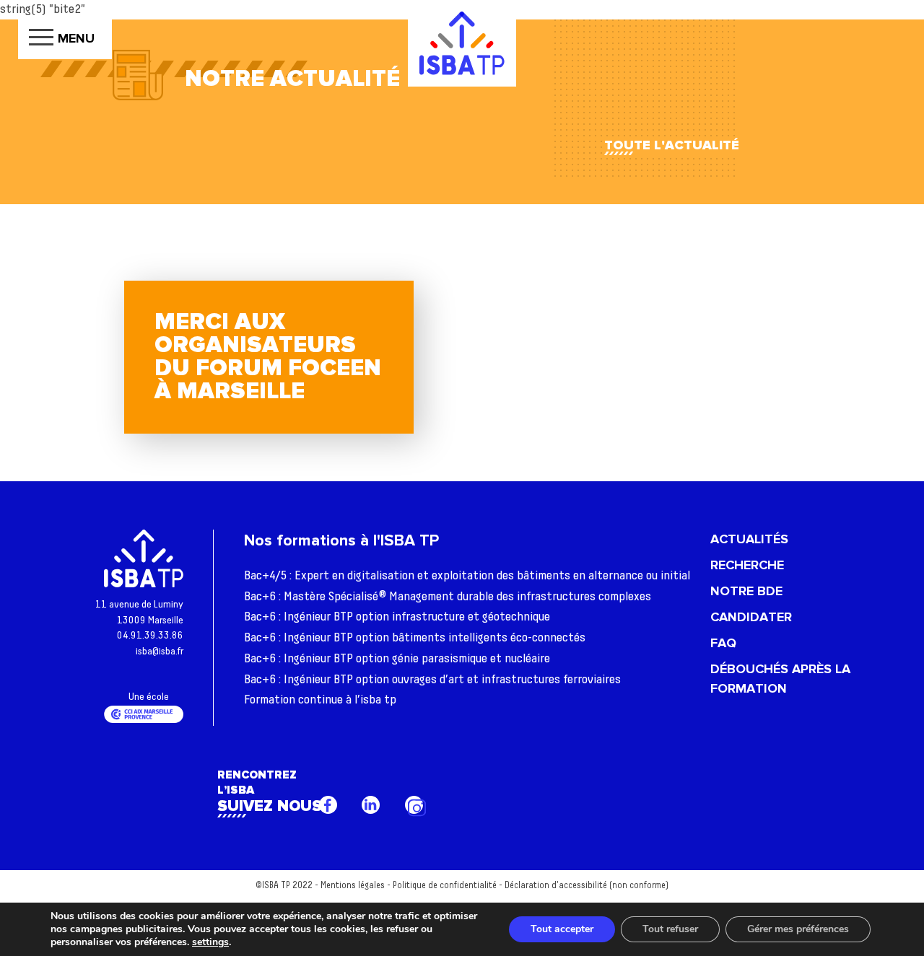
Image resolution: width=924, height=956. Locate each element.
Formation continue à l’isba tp (320, 699)
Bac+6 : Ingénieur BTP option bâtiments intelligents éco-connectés (414, 637)
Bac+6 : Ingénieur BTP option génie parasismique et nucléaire (397, 658)
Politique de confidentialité (445, 885)
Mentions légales (353, 885)
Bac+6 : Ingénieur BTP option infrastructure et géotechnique (397, 616)
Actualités (749, 539)
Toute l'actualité (671, 145)
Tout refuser (670, 929)
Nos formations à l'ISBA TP (341, 541)
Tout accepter (562, 929)
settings (210, 942)
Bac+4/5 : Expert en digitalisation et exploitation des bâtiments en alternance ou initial (467, 575)
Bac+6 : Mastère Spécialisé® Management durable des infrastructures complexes (447, 596)
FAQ (723, 643)
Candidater (751, 617)
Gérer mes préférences (798, 929)
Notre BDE (746, 591)
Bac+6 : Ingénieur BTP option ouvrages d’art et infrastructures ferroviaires (432, 679)
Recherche (747, 565)
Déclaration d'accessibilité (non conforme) (586, 885)
